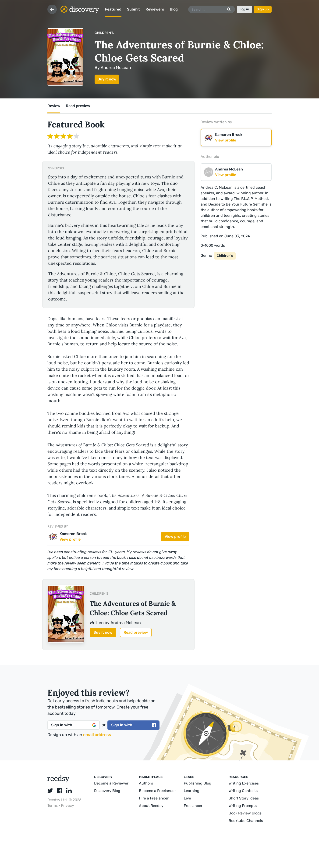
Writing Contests (243, 790)
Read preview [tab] (78, 106)
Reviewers (154, 9)
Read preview (136, 632)
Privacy (67, 805)
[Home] (79, 9)
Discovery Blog (107, 790)
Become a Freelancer (157, 790)
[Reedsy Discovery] (58, 781)
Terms (53, 805)
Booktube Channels (246, 820)
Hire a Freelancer (154, 798)
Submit (133, 9)
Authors (146, 783)
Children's (104, 33)
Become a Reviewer (111, 783)
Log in (244, 9)
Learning (191, 790)
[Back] (52, 9)
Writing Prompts (243, 805)
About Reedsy (151, 805)
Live (187, 798)
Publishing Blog (197, 783)
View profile (175, 536)
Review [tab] (53, 106)
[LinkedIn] (69, 790)
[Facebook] (59, 790)
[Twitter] (50, 790)
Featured (113, 9)
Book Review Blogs (245, 813)
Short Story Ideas (244, 798)
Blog (174, 9)
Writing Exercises (244, 783)
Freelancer (193, 805)
